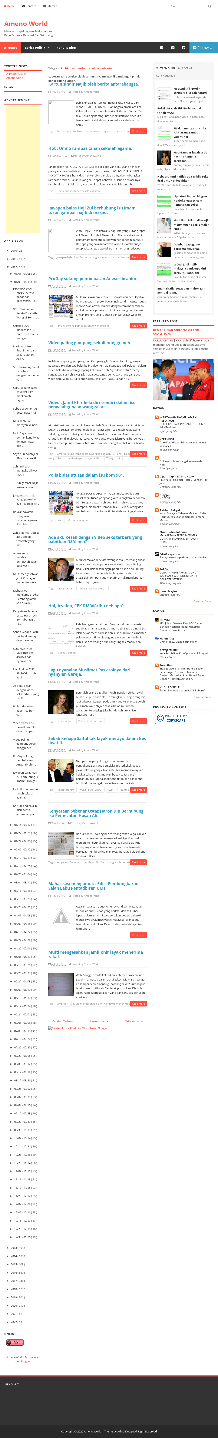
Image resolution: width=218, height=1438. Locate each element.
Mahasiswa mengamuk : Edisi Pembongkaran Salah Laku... (26, 597)
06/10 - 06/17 (22, 998)
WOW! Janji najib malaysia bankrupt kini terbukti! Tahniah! (190, 268)
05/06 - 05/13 (22, 957)
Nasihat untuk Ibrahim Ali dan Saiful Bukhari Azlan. (24, 352)
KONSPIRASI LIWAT (91, 789)
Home (10, 6)
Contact (30, 6)
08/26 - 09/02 (22, 1089)
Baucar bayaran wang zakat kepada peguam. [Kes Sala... (25, 518)
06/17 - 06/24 (22, 1006)
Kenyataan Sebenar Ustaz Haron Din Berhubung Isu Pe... (25, 617)
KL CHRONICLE (169, 687)
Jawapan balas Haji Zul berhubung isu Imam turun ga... (26, 777)
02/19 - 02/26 (22, 866)
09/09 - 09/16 (22, 1105)
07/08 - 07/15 (22, 1031)
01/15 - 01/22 (22, 825)
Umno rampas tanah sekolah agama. (79, 191)
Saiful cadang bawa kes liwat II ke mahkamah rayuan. (25, 394)
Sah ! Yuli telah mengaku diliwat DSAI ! (25, 471)
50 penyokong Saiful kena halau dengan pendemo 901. (26, 373)
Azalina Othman (66, 652)
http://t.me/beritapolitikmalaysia (88, 68)
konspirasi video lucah (93, 588)
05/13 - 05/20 (22, 965)
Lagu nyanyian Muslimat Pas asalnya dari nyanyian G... (23, 655)
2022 (14, 1322)
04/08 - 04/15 (22, 924)
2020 (14, 1306)
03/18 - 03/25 (22, 899)
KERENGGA (167, 439)
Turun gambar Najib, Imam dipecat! (26, 485)
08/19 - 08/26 (22, 1080)
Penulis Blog (66, 48)
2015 (14, 1264)
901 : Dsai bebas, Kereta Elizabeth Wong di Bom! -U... (26, 313)
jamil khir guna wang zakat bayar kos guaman (84, 454)
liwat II (112, 789)
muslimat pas (65, 721)
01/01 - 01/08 (22, 273)
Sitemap (51, 6)
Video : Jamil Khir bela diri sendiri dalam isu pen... (24, 727)
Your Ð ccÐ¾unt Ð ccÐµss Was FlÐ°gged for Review (184, 655)
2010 (14, 250)
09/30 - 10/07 (22, 1130)
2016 (14, 1273)
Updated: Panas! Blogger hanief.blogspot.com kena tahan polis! (190, 200)
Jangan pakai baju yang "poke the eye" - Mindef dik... (26, 499)
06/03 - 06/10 (22, 990)
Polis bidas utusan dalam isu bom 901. (24, 710)
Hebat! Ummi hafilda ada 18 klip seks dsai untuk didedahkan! (182, 179)
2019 (14, 1297)
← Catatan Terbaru (60, 1021)
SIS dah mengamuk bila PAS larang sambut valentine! (190, 132)
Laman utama (99, 1021)
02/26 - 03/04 (22, 874)
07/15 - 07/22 (22, 1039)
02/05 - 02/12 (22, 849)
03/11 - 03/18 (22, 891)
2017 (14, 1281)
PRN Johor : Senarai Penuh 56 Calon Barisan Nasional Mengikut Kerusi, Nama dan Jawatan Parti (181, 626)
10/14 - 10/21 (22, 1146)
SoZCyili (165, 569)
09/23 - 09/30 (22, 1122)
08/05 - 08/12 (22, 1064)
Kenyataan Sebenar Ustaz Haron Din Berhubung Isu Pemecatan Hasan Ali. (95, 813)
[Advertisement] (23, 169)
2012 (14, 267)
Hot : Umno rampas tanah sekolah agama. (25, 793)
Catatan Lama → (136, 1021)
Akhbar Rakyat (170, 510)
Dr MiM (165, 620)
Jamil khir (62, 1003)
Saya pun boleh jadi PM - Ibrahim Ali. (25, 456)
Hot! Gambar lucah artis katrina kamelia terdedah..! (190, 157)
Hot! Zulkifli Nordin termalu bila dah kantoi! (191, 91)
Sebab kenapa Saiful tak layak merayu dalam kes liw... (26, 636)
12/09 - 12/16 (22, 1212)
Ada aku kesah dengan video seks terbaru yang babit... (26, 692)
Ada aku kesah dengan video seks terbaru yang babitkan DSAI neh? (95, 539)
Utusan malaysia (78, 520)
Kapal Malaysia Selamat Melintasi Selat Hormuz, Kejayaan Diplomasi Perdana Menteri (183, 517)
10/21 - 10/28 (22, 1155)
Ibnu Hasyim (168, 591)
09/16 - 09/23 (22, 1113)
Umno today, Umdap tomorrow (178, 642)
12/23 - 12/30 (22, 1229)
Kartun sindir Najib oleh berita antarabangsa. (25, 810)
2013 (14, 1248)
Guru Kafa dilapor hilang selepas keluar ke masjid (183, 444)
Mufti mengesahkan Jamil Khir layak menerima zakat (104, 1003)
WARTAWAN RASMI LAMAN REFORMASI (178, 419)
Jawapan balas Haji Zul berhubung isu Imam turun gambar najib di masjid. (92, 210)
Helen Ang (167, 638)
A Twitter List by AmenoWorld (16, 76)
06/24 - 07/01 (22, 1014)
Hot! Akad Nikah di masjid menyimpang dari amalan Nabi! (191, 224)
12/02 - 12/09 (22, 1204)
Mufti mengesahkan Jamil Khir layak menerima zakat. (26, 578)
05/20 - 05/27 (22, 973)
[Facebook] (162, 48)
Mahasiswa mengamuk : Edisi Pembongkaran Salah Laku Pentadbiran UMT (93, 886)
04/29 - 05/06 (22, 948)
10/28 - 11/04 (22, 1163)
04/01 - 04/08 (22, 915)
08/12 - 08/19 (22, 1072)
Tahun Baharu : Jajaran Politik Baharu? (182, 690)
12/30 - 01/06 (22, 1237)
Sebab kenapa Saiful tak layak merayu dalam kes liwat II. (97, 741)
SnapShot (166, 665)
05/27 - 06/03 (22, 981)
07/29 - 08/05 (22, 1056)
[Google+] (173, 48)
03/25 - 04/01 (22, 907)
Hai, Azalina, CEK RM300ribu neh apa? (24, 673)
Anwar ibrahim (66, 588)
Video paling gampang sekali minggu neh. (24, 744)
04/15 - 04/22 (22, 932)
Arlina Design (125, 1431)
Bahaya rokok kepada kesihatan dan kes (183, 557)
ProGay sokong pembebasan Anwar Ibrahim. (24, 760)
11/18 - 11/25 (22, 1188)
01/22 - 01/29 (22, 833)
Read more (138, 131)
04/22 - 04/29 (22, 940)
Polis (60, 520)
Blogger (26, 1361)
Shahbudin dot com (173, 532)
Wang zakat (113, 458)
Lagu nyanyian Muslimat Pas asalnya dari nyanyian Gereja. (89, 672)
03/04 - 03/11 (22, 882)
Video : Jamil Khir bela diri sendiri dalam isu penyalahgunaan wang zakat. (92, 405)
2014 (14, 1256)
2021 (14, 1314)
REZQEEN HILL (169, 650)
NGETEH (165, 498)
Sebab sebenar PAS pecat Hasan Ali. (25, 411)
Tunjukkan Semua (203, 601)
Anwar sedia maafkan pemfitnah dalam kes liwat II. (25, 559)
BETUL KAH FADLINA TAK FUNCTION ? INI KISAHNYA (182, 425)
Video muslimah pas (90, 721)
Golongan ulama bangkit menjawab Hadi (181, 462)
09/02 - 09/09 (22, 1097)
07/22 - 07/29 (22, 1047)
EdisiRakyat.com (171, 554)
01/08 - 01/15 (22, 282)
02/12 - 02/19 (22, 858)
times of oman (124, 131)
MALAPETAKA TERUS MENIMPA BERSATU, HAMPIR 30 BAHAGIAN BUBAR (179, 538)
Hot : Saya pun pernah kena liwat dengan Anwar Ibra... (26, 439)
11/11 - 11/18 (22, 1179)
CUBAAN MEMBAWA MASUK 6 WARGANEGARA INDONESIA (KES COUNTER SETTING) (179, 576)
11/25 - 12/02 (22, 1196)
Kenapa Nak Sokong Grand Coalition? (176, 331)
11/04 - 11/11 (22, 1171)
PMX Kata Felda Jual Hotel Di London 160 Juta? (184, 481)
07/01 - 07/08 (22, 1023)
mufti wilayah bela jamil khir (84, 458)
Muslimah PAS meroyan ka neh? (25, 423)
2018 (14, 1289)
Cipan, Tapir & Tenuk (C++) (177, 476)
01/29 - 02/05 (22, 841)
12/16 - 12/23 (22, 1221)
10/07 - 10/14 (22, 1138)
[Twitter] (183, 48)
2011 (14, 259)
